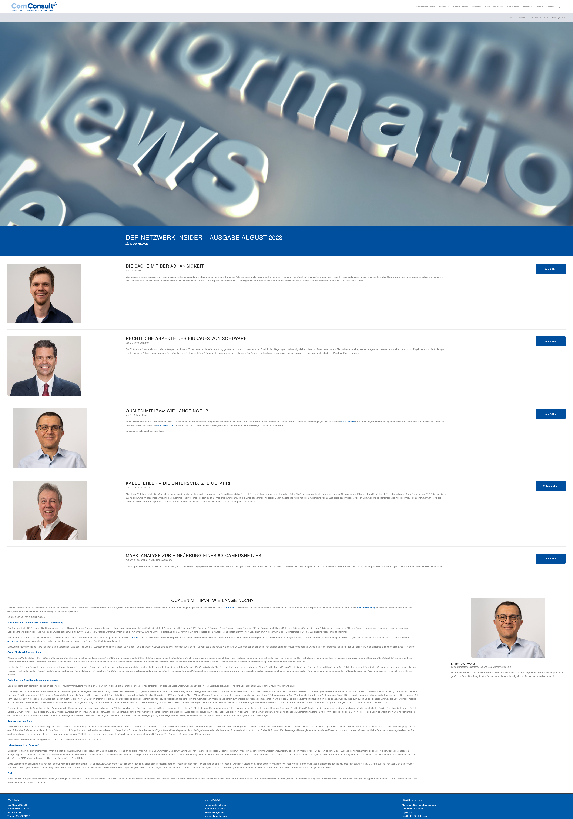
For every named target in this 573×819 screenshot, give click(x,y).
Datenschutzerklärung (412, 808)
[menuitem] (425, 6)
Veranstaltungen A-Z (214, 812)
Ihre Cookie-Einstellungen (414, 816)
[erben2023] (44, 366)
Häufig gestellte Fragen (216, 804)
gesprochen (13, 640)
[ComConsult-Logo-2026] (34, 6)
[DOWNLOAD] (127, 243)
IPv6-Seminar (348, 421)
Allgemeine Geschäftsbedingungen (419, 804)
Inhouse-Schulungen (215, 808)
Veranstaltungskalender (216, 816)
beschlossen (135, 637)
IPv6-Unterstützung (165, 425)
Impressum (407, 812)
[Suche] (559, 6)
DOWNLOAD (139, 244)
